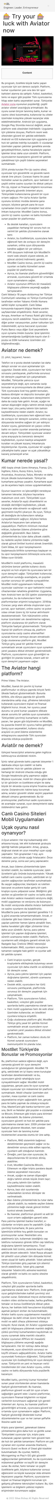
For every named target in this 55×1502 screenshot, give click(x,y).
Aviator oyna (8, 104)
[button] (48, 6)
